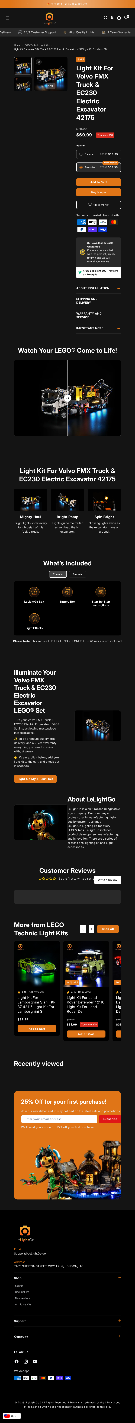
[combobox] (12, 1416)
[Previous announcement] (28, 4)
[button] (7, 18)
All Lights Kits (23, 1304)
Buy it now (98, 192)
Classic (58, 574)
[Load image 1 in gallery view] (23, 66)
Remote (77, 574)
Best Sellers (22, 1291)
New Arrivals (22, 1298)
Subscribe (110, 1119)
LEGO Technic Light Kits (37, 45)
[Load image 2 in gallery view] (23, 86)
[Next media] (60, 73)
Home (17, 45)
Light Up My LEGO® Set (35, 779)
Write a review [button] (107, 880)
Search (19, 1285)
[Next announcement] (106, 4)
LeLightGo (32, 1402)
